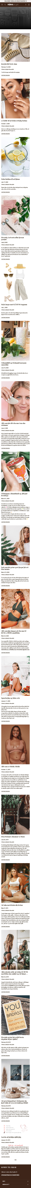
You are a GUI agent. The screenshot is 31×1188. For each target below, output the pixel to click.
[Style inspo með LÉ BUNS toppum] (15, 282)
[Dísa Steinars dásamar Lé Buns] (15, 814)
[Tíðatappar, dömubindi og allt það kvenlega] (15, 471)
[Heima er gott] (15, 5)
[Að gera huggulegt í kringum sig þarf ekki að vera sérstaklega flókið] (15, 1079)
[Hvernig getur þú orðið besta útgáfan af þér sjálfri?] (15, 1015)
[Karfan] (29, 5)
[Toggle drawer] (2, 4)
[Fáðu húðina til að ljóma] (15, 157)
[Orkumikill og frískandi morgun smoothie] (15, 341)
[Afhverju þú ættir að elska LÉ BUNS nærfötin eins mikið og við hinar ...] (15, 950)
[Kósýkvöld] (15, 47)
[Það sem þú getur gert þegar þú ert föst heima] (15, 545)
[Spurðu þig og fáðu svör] (15, 676)
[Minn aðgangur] (26, 5)
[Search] (5, 5)
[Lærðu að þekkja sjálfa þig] (15, 1129)
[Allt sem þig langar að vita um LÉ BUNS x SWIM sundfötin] (15, 609)
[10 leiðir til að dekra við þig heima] (15, 98)
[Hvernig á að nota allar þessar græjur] (15, 215)
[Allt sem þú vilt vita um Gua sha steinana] (15, 401)
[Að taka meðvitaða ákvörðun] (15, 883)
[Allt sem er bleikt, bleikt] (15, 744)
